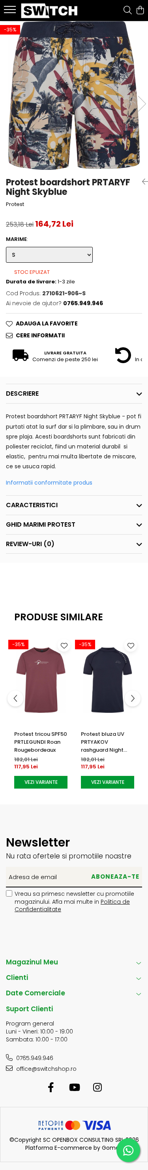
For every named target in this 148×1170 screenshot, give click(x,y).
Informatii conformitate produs (49, 483)
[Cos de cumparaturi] (140, 10)
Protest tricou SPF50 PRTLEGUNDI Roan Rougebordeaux (40, 742)
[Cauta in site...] (128, 10)
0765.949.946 (34, 1058)
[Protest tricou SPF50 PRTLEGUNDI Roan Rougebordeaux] (40, 680)
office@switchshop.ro (46, 1069)
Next (141, 104)
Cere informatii (40, 335)
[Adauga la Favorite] (64, 645)
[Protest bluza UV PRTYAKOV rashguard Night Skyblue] (107, 680)
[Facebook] (51, 1088)
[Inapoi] (142, 181)
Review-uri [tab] (30, 543)
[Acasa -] (50, 11)
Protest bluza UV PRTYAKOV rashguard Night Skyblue (102, 742)
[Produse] (11, 12)
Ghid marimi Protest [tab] (40, 524)
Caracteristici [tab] (32, 505)
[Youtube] (74, 1088)
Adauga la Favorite (47, 323)
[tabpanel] (74, 95)
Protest (15, 204)
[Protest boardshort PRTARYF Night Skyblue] (74, 95)
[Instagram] (97, 1088)
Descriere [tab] (22, 393)
